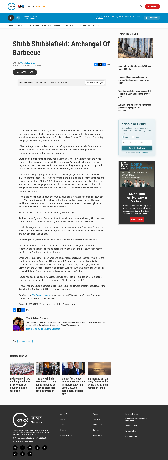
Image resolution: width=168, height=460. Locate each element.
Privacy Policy (143, 152)
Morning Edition (25, 341)
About (99, 25)
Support (70, 25)
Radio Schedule (66, 435)
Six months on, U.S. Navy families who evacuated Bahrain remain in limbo (98, 383)
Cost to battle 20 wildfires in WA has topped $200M (134, 67)
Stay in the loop (137, 148)
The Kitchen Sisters (28, 63)
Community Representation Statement (136, 420)
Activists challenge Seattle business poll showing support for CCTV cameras (134, 107)
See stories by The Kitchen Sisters (43, 329)
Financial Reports (131, 414)
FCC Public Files (131, 436)
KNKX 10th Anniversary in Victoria (137, 197)
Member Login (87, 25)
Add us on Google (95, 82)
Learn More (137, 219)
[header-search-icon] (141, 6)
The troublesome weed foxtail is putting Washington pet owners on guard (133, 80)
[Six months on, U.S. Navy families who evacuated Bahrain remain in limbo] (99, 368)
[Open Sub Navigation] (15, 25)
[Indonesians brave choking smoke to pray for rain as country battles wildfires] (22, 368)
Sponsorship (97, 435)
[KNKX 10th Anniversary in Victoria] (137, 174)
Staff (62, 425)
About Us (64, 414)
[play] (11, 17)
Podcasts (34, 25)
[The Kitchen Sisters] (18, 324)
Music (21, 25)
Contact (63, 419)
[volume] (18, 18)
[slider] (22, 17)
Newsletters (97, 425)
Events (45, 25)
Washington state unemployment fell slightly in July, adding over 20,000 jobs (134, 94)
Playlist (95, 414)
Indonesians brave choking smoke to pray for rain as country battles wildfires (20, 384)
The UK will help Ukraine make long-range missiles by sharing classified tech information (47, 384)
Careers (96, 430)
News (10, 25)
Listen (57, 25)
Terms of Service (131, 426)
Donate (153, 6)
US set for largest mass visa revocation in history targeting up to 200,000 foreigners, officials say (73, 386)
